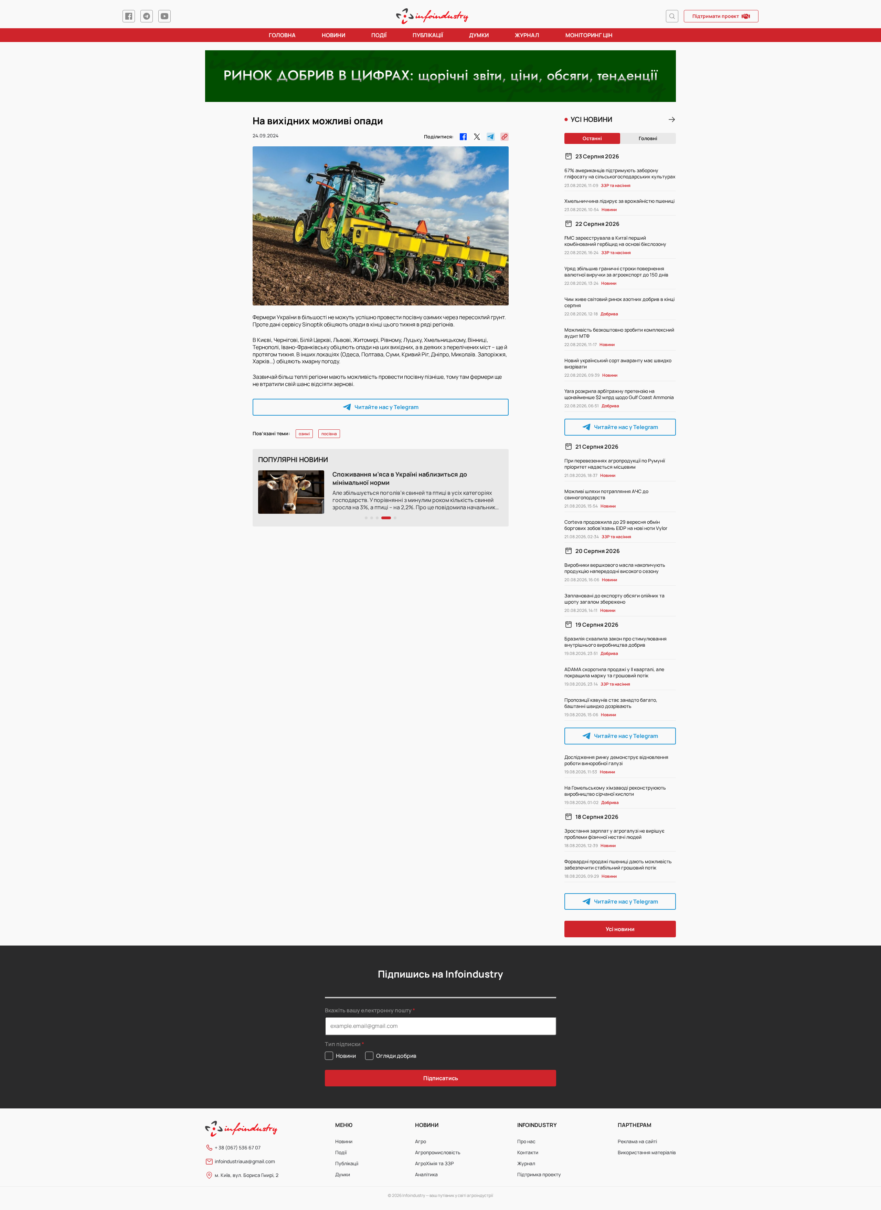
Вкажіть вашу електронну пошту (368, 1010)
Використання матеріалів (647, 1152)
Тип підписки (343, 1044)
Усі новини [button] (620, 929)
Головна (282, 35)
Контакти (527, 1152)
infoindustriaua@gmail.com (245, 1161)
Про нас (526, 1141)
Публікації (428, 35)
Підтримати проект (715, 16)
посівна (329, 434)
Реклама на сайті (637, 1141)
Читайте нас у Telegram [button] (386, 407)
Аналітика (426, 1174)
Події (378, 35)
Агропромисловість (437, 1152)
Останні (592, 138)
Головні (648, 138)
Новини (333, 35)
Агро (420, 1141)
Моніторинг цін (589, 35)
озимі (304, 434)
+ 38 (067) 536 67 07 (238, 1147)
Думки (479, 35)
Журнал (527, 35)
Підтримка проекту (539, 1174)
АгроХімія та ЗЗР (434, 1163)
